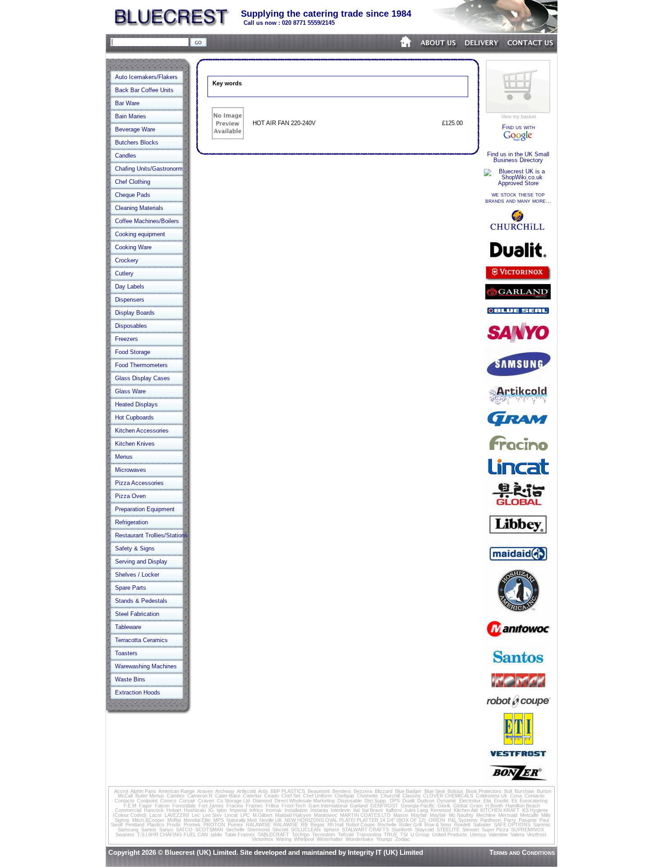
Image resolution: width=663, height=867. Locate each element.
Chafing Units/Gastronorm (149, 168)
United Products (449, 834)
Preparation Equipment (145, 509)
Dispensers (129, 299)
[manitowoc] (518, 642)
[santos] (518, 666)
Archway (225, 791)
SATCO (184, 829)
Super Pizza (495, 829)
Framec (254, 805)
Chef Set (290, 795)
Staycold (424, 829)
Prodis (174, 824)
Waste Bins (130, 679)
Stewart (470, 829)
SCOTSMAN (209, 829)
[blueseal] (518, 318)
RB (304, 824)
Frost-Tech (293, 805)
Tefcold (346, 834)
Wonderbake (359, 839)
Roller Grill (410, 824)
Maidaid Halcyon (293, 815)
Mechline (486, 815)
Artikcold (246, 791)
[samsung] (518, 381)
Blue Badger (408, 791)
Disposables (131, 325)
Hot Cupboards (134, 417)
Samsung (128, 829)
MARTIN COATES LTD (365, 815)
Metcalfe (529, 815)
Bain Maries (130, 116)
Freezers (126, 339)
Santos (149, 829)
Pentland (134, 824)
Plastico (155, 824)
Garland (359, 805)
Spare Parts (130, 587)
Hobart (173, 810)
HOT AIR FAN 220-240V (284, 123)
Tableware (128, 627)
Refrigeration (131, 522)
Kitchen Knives (135, 443)
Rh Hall (335, 824)
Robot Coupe (360, 824)
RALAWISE (258, 824)
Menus (124, 456)
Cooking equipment (140, 234)
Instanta (319, 810)
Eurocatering (534, 800)
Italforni (393, 810)
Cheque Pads (132, 194)
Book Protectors (484, 791)
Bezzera (363, 791)
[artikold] (518, 404)
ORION (436, 820)
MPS (218, 820)
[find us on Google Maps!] (518, 139)
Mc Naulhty (461, 815)
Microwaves (130, 469)
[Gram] (518, 429)
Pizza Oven (130, 496)
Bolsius (455, 791)
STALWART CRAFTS (365, 829)
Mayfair (419, 815)
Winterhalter (330, 839)
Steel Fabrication (137, 614)
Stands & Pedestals (141, 600)
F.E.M (130, 805)
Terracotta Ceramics (141, 640)
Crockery (126, 260)
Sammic (542, 824)
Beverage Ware (135, 129)
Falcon (162, 805)
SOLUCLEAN (306, 829)
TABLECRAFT (273, 834)
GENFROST (384, 805)
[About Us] (438, 53)
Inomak (274, 810)
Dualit (408, 800)
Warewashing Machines (146, 666)
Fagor (145, 805)
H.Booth (494, 805)
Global (460, 805)
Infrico (256, 810)
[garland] (518, 300)
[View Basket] (518, 112)
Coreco (168, 800)
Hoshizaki (195, 810)
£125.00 (452, 123)
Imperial (238, 810)
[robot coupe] (518, 709)
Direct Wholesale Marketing (305, 800)
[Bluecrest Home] (172, 24)
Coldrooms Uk (491, 795)
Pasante (528, 820)
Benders (341, 791)
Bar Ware (127, 103)
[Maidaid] (518, 567)
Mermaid (507, 815)
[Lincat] (518, 477)
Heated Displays (136, 404)
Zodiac (402, 839)
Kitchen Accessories (142, 430)
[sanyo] (518, 343)
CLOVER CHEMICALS (448, 795)
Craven (206, 800)
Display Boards (135, 312)
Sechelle (235, 829)
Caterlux (252, 795)
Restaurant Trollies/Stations (151, 535)
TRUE (390, 834)
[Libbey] (518, 535)
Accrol (121, 791)
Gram (476, 805)
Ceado (271, 795)
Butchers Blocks (136, 142)
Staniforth (401, 829)
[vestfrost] (518, 759)
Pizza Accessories (139, 483)
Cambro (175, 795)
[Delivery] (481, 53)
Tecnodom (323, 834)
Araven (205, 791)
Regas (317, 824)
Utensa (478, 834)
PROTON (214, 824)
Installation (296, 810)
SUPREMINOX (527, 829)
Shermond (258, 829)
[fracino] (518, 451)
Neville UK (270, 820)
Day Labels (129, 286)
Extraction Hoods (137, 692)
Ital (356, 810)
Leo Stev (212, 815)
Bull (508, 791)
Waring (283, 839)
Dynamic (446, 800)
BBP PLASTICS (288, 791)
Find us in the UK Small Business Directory (518, 157)
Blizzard (383, 791)
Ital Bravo (372, 810)
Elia (487, 800)
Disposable (349, 800)
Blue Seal (434, 791)
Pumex (235, 824)
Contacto (534, 795)
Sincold (280, 829)
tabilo (216, 834)
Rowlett (462, 824)
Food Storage (132, 352)
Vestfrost (536, 834)
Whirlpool (304, 839)
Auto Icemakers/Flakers (146, 77)
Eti (514, 800)
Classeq (411, 795)
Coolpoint (147, 800)
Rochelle (387, 824)
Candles (125, 155)
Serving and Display (141, 561)
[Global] (518, 509)
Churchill (390, 795)
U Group (419, 834)
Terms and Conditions (522, 852)
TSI (404, 834)
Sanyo (166, 829)
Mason (400, 815)
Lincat (231, 815)
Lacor (155, 815)
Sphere (331, 829)
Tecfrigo (300, 834)
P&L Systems (463, 820)
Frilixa (272, 805)
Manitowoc (325, 815)
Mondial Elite (197, 820)
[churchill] (518, 233)
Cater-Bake (227, 795)
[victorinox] (518, 279)
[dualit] (518, 262)
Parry (510, 820)
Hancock (154, 810)
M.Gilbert (262, 815)
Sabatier (482, 824)
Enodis (501, 800)
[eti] (518, 743)
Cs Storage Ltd (233, 800)
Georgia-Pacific (418, 805)
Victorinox (262, 839)
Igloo (221, 810)
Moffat (174, 820)
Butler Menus (149, 795)
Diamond (262, 800)
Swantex (124, 834)
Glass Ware (130, 391)
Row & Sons (437, 824)
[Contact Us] (530, 53)
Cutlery (124, 273)
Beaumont (319, 791)
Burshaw (524, 791)
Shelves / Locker (137, 574)
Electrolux (470, 800)
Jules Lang (416, 810)
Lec (196, 815)
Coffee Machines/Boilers (147, 221)
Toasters (126, 653)
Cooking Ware (133, 247)
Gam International (327, 805)
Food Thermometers (141, 365)
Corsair (187, 800)
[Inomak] (518, 689)
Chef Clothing (132, 181)
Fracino (234, 805)
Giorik (444, 805)
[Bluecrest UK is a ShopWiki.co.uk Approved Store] (518, 183)
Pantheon (490, 820)
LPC (245, 815)
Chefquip (344, 795)
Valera (517, 834)
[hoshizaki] (518, 610)
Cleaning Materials (139, 208)
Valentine (498, 834)
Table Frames (240, 834)
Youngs (384, 839)
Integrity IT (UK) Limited (385, 852)
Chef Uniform (317, 795)
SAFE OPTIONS (512, 824)
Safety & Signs (135, 548)
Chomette (367, 795)
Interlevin (340, 810)
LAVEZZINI (177, 815)
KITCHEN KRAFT (500, 810)
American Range (176, 791)
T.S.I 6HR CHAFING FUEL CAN (172, 834)
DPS (395, 800)
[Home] (405, 53)
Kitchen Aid (466, 810)
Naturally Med (241, 820)
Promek (192, 824)
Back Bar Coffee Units (144, 90)
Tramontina (368, 834)
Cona (516, 795)
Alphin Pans (143, 791)
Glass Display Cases (142, 378)
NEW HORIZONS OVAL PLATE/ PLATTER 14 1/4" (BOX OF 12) (355, 820)
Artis (263, 791)
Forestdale (184, 805)
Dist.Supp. (375, 800)
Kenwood (441, 810)
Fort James (211, 805)
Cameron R (199, 795)
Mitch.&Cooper (148, 820)
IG (211, 810)
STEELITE (448, 829)
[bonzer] (518, 781)
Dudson (425, 800)
